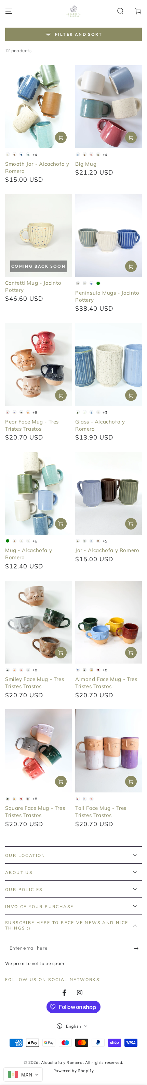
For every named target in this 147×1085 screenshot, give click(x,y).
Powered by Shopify (73, 1070)
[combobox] (23, 1074)
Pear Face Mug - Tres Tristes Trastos (32, 425)
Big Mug (85, 164)
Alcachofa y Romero (62, 1062)
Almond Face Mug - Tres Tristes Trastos (106, 682)
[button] (120, 11)
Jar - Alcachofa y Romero (107, 550)
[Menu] (9, 11)
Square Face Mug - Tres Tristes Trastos (35, 811)
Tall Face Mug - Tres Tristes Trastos (100, 811)
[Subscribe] (138, 948)
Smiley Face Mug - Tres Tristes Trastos (34, 682)
